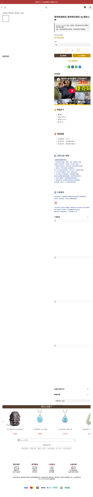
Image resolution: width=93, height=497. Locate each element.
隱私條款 (51, 477)
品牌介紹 (16, 467)
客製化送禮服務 (65, 477)
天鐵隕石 (34, 470)
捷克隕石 (11, 13)
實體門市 (16, 470)
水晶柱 (52, 467)
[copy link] (79, 67)
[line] (69, 67)
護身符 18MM (41, 448)
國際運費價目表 (35, 477)
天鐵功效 (73, 467)
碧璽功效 (73, 469)
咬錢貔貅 (51, 470)
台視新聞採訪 (16, 477)
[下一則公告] (91, 2)
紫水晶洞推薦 (73, 470)
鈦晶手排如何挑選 (73, 472)
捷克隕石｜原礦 (19, 13)
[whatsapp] (76, 67)
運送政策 (57, 477)
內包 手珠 (58, 448)
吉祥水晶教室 (16, 472)
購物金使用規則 (25, 477)
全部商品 (5, 13)
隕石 (26, 440)
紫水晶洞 (34, 467)
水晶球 (52, 469)
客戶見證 (16, 469)
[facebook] (72, 67)
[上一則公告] (2, 2)
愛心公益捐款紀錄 (76, 477)
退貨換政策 (44, 477)
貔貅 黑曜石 (25, 448)
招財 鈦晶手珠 (67, 448)
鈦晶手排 (34, 469)
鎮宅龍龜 (51, 472)
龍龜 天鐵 (33, 448)
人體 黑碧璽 (50, 448)
